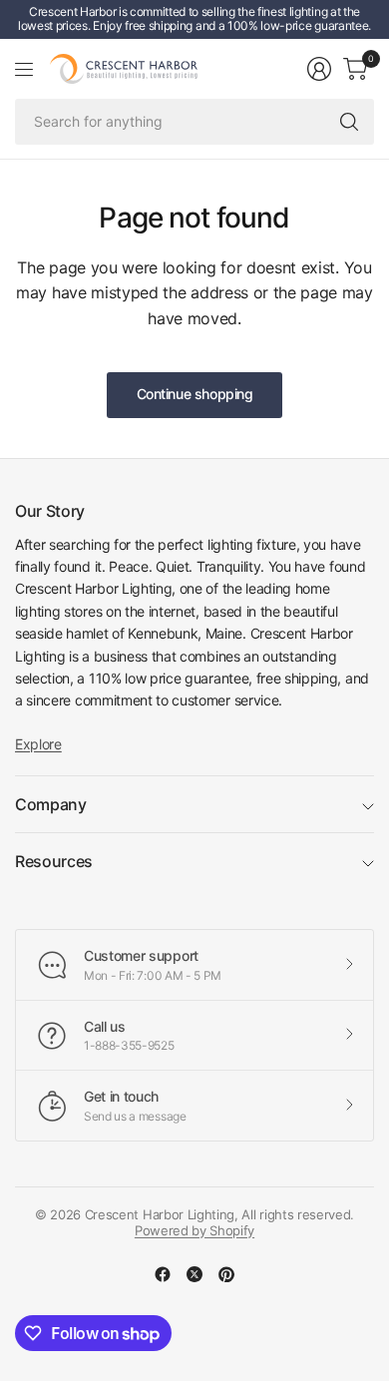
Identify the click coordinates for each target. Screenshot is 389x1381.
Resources (54, 861)
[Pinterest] (226, 1274)
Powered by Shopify (194, 1230)
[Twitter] (194, 1274)
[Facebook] (163, 1274)
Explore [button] (38, 743)
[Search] (349, 122)
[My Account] (319, 69)
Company (51, 804)
